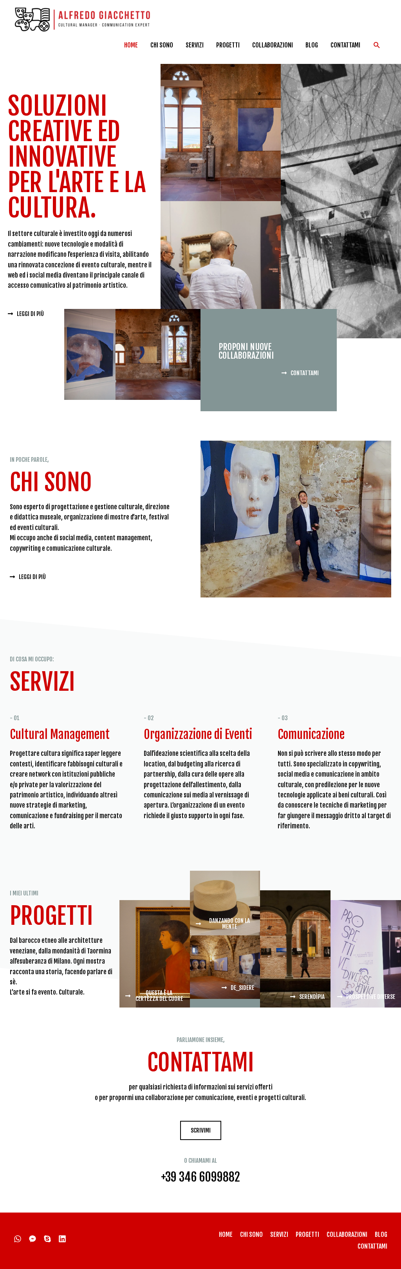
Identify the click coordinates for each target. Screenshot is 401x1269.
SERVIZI (195, 45)
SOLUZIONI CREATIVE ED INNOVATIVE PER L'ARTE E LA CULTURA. (77, 157)
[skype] (50, 1239)
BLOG (311, 45)
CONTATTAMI (345, 45)
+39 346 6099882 (200, 1177)
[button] (377, 45)
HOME (131, 45)
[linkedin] (65, 1239)
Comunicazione (311, 734)
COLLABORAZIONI (272, 45)
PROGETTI (228, 45)
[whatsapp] (20, 1239)
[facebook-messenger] (35, 1239)
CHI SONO (161, 45)
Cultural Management (60, 734)
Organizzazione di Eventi (198, 734)
